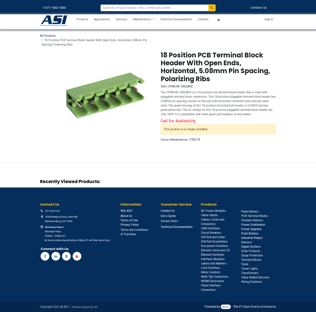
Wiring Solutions (251, 281)
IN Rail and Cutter (213, 237)
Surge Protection (252, 255)
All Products (48, 35)
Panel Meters (250, 211)
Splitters (251, 246)
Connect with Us (55, 249)
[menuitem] (82, 20)
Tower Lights (249, 268)
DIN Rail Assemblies (214, 241)
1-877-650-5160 (54, 8)
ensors (246, 242)
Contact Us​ (258, 7)
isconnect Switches (214, 246)
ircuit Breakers (211, 232)
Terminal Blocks (251, 260)
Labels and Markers (213, 263)
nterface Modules (213, 259)
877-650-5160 (52, 211)
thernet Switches (212, 254)
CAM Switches (210, 228)
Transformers (249, 273)
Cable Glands (209, 215)
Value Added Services (255, 277)
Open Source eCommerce (259, 307)
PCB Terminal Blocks (254, 216)
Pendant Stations (252, 220)
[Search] (212, 7)
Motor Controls (210, 272)
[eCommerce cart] (220, 20)
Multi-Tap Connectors (214, 276)
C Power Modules (213, 211)
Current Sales (169, 221)
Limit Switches (210, 268)
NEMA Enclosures (212, 281)
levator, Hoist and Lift (215, 250)
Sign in (268, 19)
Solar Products (250, 251)
